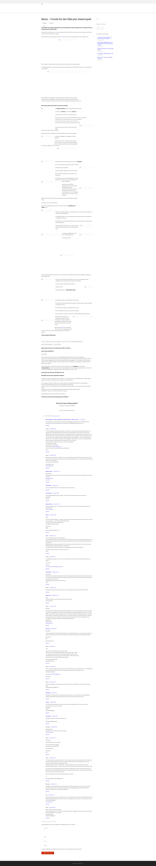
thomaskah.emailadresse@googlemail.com (54, 566)
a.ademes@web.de (49, 509)
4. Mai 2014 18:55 (52, 757)
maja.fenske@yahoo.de (56, 446)
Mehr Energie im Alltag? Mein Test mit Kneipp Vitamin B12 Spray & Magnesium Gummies (105, 43)
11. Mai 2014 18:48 (55, 572)
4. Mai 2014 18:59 (52, 737)
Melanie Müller (48, 485)
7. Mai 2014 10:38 (52, 606)
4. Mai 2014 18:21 (51, 794)
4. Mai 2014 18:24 (54, 784)
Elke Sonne (48, 628)
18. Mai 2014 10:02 (52, 535)
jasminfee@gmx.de (49, 478)
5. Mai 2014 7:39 (54, 692)
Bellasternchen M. (49, 471)
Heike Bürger (48, 692)
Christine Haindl (49, 493)
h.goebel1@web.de (49, 732)
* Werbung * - (51, 23)
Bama (63, 36)
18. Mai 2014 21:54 (52, 428)
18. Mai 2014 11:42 (56, 504)
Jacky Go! (47, 702)
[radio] (65, 408)
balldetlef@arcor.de (49, 466)
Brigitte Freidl (48, 595)
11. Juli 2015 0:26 (82, 419)
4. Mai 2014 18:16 (52, 807)
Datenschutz (80, 863)
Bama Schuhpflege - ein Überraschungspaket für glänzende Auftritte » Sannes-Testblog (62, 419)
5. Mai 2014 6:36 (53, 702)
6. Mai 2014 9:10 (52, 646)
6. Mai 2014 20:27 (54, 628)
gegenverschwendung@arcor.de (54, 674)
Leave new (56, 416)
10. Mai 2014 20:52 (53, 587)
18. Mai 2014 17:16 (56, 471)
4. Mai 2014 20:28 (54, 716)
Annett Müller (48, 572)
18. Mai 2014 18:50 (52, 455)
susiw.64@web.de (49, 801)
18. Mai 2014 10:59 (53, 514)
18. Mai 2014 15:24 (55, 485)
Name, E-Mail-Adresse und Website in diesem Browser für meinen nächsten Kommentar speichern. (62, 849)
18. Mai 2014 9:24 (52, 556)
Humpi (47, 535)
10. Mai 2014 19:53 (55, 595)
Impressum (75, 863)
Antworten (47, 425)
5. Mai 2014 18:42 (52, 666)
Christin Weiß (48, 716)
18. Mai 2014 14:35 (55, 493)
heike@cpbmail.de (49, 623)
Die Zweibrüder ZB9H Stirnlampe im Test (105, 53)
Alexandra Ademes (49, 504)
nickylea (47, 514)
